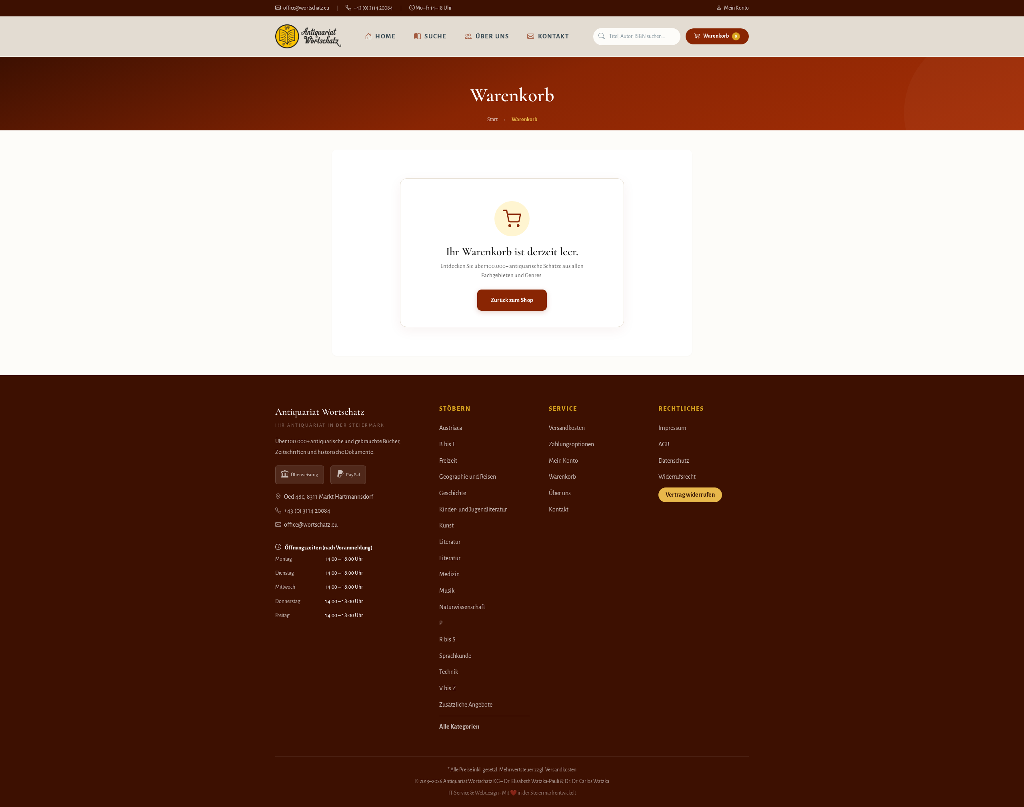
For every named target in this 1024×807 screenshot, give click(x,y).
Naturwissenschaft (462, 607)
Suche (435, 36)
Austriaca (450, 428)
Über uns (492, 36)
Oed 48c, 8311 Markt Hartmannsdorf (328, 496)
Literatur (449, 542)
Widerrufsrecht (677, 476)
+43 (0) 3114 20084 (373, 8)
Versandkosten (567, 428)
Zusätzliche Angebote (465, 704)
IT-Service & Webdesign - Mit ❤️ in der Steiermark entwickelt (512, 793)
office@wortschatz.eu (306, 8)
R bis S (447, 639)
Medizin (449, 574)
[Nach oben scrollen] (1001, 792)
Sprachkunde (455, 656)
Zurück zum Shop (512, 300)
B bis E (447, 444)
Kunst (446, 525)
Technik (448, 672)
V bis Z (447, 688)
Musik (446, 590)
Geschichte (452, 493)
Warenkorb (720, 36)
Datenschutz (673, 460)
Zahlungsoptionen (571, 444)
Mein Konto (736, 8)
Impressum (672, 428)
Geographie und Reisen (467, 476)
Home (385, 36)
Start (492, 119)
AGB (664, 444)
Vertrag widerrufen (690, 494)
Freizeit (448, 460)
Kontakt (553, 36)
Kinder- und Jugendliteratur (473, 509)
